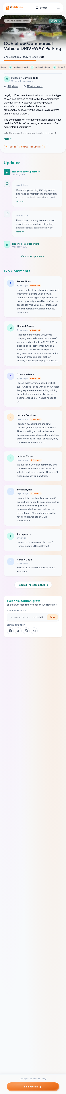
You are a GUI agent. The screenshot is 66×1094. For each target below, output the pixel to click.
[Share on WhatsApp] (26, 630)
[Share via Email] (34, 630)
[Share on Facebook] (10, 630)
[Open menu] (58, 7)
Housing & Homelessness (17, 21)
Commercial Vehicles (31, 147)
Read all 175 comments (33, 584)
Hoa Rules (11, 147)
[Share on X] (18, 630)
